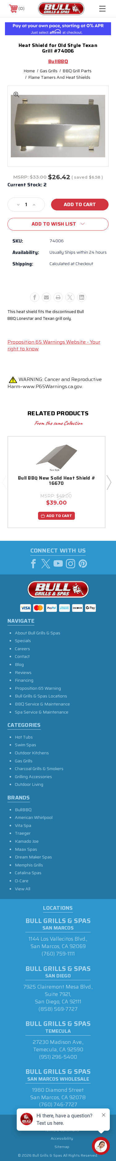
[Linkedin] (81, 297)
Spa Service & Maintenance (41, 712)
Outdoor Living (29, 784)
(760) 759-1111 (58, 954)
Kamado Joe (27, 841)
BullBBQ (23, 809)
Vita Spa (23, 825)
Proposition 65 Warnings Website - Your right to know (53, 345)
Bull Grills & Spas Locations (41, 696)
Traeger (23, 833)
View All (22, 888)
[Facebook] (34, 297)
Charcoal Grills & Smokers (39, 768)
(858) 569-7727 (58, 1009)
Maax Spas (26, 849)
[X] (70, 297)
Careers (22, 648)
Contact (22, 656)
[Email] (46, 297)
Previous (4, 482)
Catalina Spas (28, 872)
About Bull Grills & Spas (37, 632)
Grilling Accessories (33, 776)
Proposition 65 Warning (38, 688)
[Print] (58, 297)
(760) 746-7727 (58, 1104)
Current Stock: (26, 184)
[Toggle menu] (102, 8)
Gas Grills (23, 760)
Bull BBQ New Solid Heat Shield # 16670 (56, 481)
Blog (19, 664)
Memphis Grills (29, 865)
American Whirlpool (34, 817)
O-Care (21, 880)
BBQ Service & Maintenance (42, 704)
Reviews (23, 672)
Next (108, 482)
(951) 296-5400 (58, 1057)
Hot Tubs (24, 737)
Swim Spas (25, 744)
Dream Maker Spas (33, 857)
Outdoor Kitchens (32, 752)
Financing (24, 680)
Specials (23, 640)
